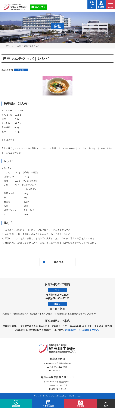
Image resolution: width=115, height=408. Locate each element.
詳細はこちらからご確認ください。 (82, 330)
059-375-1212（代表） (60, 367)
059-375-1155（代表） (59, 385)
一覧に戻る (57, 262)
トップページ (7, 46)
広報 (19, 46)
